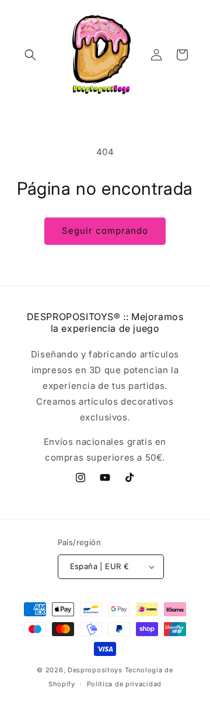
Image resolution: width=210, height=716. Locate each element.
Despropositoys (95, 670)
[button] (30, 55)
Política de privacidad (124, 684)
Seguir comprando (105, 230)
